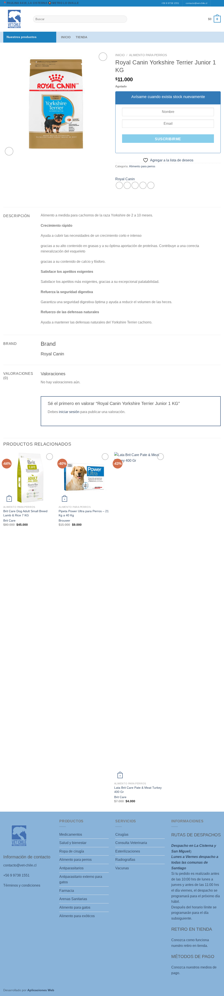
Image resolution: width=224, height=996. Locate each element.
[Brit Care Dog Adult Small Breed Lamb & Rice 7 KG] (28, 477)
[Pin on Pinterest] (143, 185)
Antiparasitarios (71, 868)
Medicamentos (70, 834)
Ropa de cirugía (71, 851)
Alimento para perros (148, 55)
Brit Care (9, 520)
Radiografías (125, 859)
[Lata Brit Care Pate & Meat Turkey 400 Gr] (139, 616)
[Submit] (123, 19)
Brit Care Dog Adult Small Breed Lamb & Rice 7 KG (25, 513)
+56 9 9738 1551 (170, 3)
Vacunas (122, 868)
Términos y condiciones (21, 885)
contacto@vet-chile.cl (196, 3)
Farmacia (66, 890)
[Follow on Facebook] (214, 3)
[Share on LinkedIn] (150, 185)
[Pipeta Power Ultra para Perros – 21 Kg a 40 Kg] (84, 477)
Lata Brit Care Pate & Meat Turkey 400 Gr (138, 790)
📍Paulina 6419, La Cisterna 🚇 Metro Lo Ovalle (41, 3)
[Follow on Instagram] (218, 3)
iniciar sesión (69, 412)
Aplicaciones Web (40, 990)
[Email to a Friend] (135, 185)
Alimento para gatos (74, 907)
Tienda (82, 37)
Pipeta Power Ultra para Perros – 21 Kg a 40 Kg (84, 513)
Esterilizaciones (127, 851)
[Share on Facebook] (119, 185)
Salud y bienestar (72, 843)
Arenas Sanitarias (73, 899)
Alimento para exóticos (77, 916)
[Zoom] (9, 151)
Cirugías (121, 834)
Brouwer (64, 520)
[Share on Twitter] (127, 185)
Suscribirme (168, 139)
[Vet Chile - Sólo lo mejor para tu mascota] (14, 19)
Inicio (66, 37)
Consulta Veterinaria (131, 843)
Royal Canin (125, 179)
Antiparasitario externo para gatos (80, 879)
